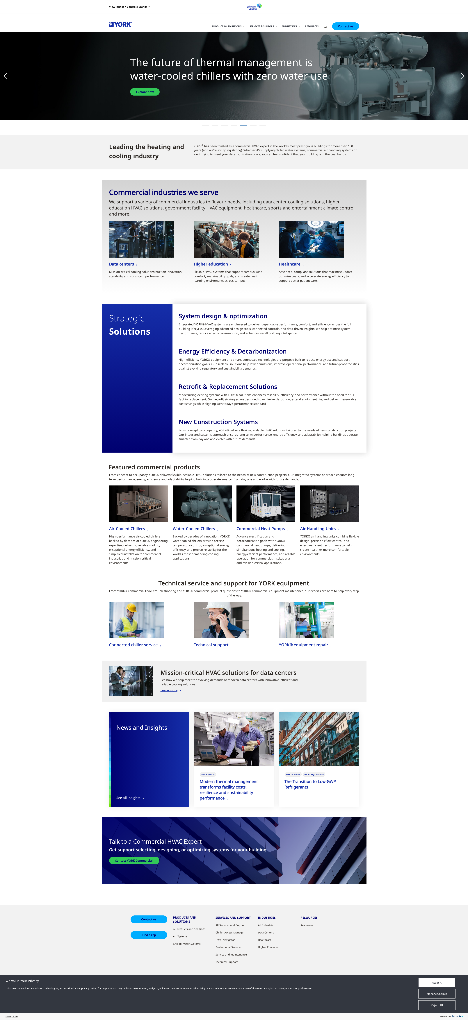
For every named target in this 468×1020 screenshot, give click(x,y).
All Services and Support (231, 925)
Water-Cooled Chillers (194, 528)
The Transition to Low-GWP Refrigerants (310, 784)
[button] (7, 76)
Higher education (211, 264)
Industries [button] (289, 26)
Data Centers (266, 932)
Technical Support (227, 962)
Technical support (211, 644)
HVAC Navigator (225, 940)
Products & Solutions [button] (226, 26)
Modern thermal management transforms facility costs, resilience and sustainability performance (229, 790)
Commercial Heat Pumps (260, 528)
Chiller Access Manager (230, 932)
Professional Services (228, 947)
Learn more (169, 690)
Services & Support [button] (262, 26)
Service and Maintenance (231, 954)
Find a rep (149, 935)
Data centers (121, 264)
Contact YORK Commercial (134, 860)
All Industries (266, 925)
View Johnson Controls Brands (128, 6)
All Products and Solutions (189, 929)
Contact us (345, 26)
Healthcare (289, 264)
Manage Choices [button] (437, 994)
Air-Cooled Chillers (127, 528)
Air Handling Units (318, 528)
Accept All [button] (437, 982)
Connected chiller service (133, 644)
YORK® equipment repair (303, 644)
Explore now (145, 92)
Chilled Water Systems (187, 943)
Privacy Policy (12, 1016)
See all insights (128, 798)
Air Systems (180, 936)
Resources (311, 26)
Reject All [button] (437, 1005)
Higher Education (269, 947)
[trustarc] (457, 1016)
